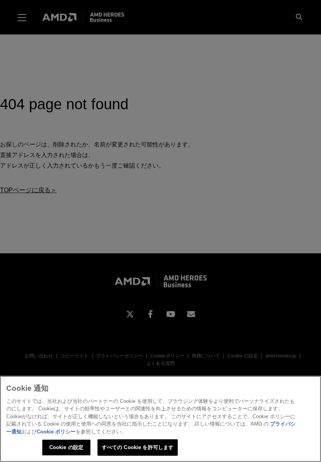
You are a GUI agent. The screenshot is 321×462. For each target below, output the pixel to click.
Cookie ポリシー (56, 432)
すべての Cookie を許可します (137, 447)
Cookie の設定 (66, 447)
